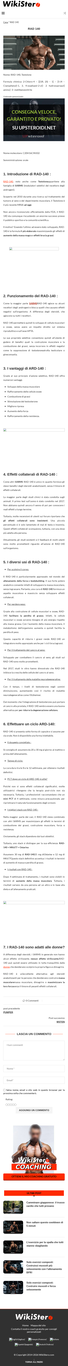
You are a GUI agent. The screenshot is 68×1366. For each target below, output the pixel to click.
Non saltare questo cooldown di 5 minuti (44, 1224)
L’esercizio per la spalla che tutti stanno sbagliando (44, 1244)
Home (25, 1325)
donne (6, 966)
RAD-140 (8, 181)
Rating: (9, 1099)
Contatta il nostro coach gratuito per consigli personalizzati (34, 1330)
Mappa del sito (38, 1325)
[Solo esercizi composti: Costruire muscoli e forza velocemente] (13, 1287)
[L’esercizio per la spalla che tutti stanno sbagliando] (13, 1247)
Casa (5, 22)
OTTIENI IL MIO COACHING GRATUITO (34, 1176)
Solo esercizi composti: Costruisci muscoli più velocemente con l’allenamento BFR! (44, 1267)
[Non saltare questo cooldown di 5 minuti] (13, 1227)
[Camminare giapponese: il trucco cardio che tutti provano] (13, 1207)
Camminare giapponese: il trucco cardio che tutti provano (45, 1204)
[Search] (64, 13)
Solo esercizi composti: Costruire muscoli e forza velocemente (41, 1286)
